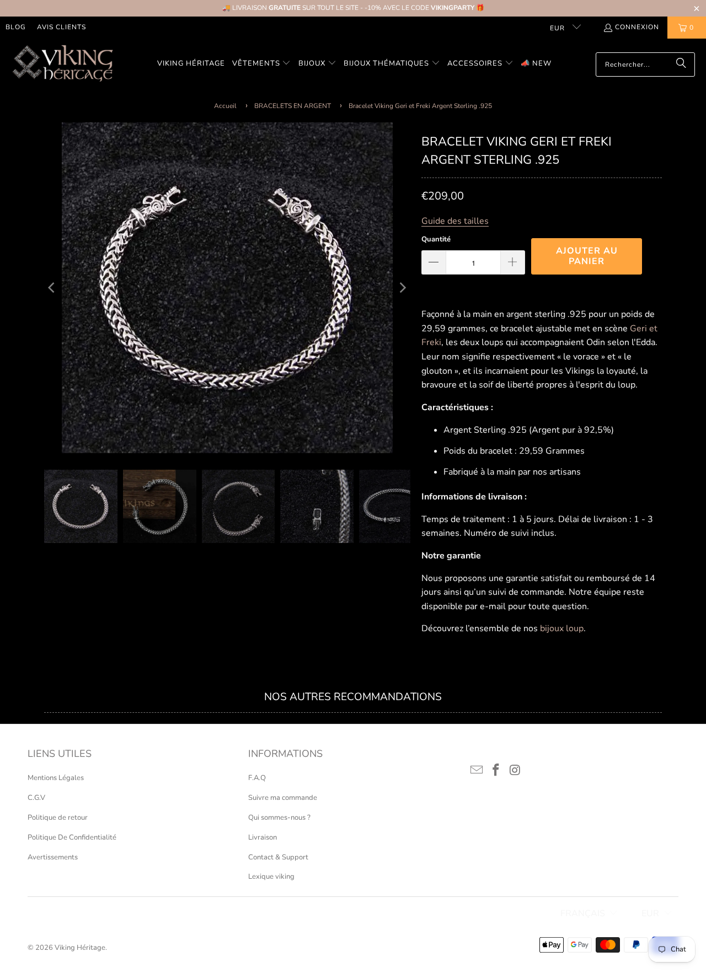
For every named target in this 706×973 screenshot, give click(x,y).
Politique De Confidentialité (72, 837)
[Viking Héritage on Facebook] (496, 771)
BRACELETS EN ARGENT (292, 105)
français (582, 913)
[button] (261, 64)
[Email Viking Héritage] (477, 771)
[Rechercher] (681, 64)
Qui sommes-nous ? (279, 818)
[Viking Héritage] (62, 64)
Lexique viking (271, 876)
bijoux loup (562, 628)
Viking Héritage (80, 948)
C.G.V (36, 798)
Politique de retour (58, 818)
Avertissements (53, 857)
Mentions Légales (56, 778)
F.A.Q (257, 778)
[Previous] (52, 287)
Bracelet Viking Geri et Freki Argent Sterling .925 (420, 105)
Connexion (637, 27)
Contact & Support (278, 857)
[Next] (402, 287)
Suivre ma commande (282, 798)
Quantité (436, 239)
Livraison (262, 837)
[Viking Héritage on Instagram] (515, 771)
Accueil (225, 105)
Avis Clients (61, 27)
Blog (16, 27)
